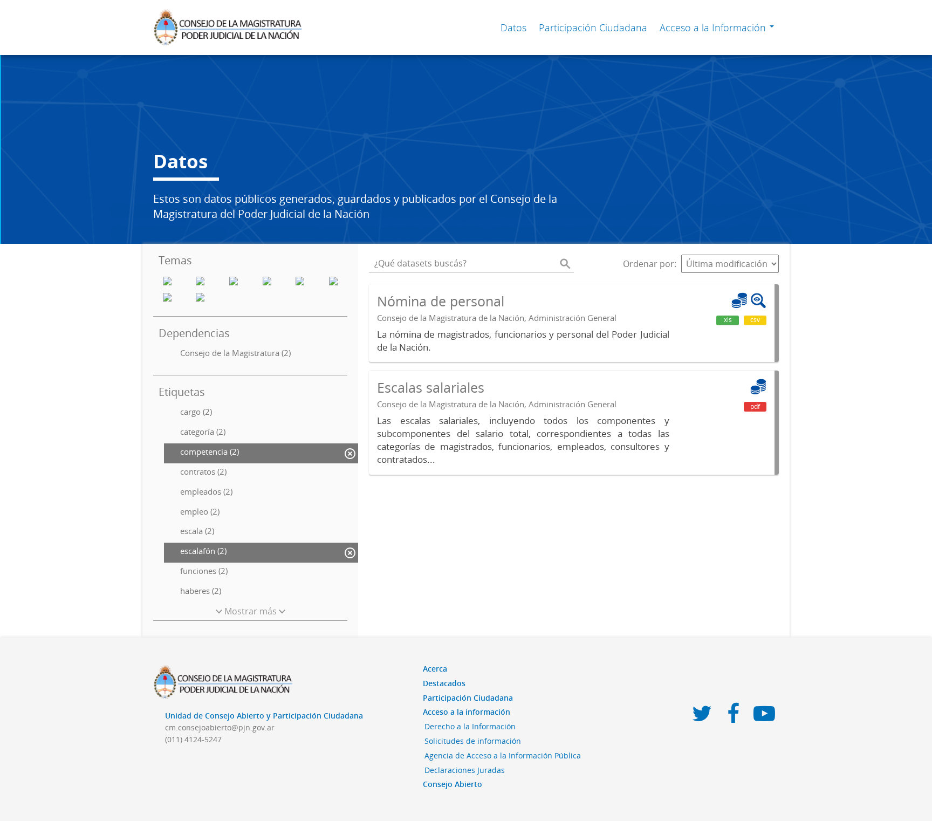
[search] (565, 264)
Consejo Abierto (452, 784)
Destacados (444, 683)
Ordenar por (648, 264)
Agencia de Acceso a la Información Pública (502, 755)
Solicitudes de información (472, 741)
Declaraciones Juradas (464, 770)
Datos (513, 27)
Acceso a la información (466, 712)
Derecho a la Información (470, 726)
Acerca (435, 668)
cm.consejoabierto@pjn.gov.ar (220, 727)
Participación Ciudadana (593, 27)
